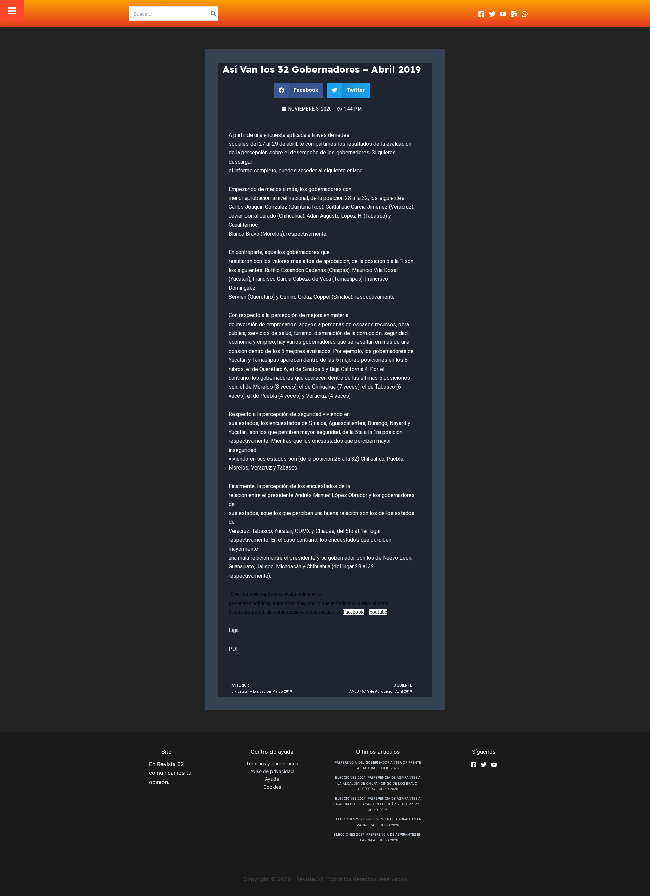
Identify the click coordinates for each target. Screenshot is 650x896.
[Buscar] (213, 13)
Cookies (272, 787)
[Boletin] (514, 14)
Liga (234, 630)
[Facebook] (481, 14)
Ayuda (272, 779)
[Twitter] (492, 14)
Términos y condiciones (272, 763)
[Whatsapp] (524, 14)
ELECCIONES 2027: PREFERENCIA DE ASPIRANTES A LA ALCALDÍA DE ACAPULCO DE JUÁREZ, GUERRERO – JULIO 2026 (377, 804)
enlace (355, 170)
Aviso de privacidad (272, 771)
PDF (234, 649)
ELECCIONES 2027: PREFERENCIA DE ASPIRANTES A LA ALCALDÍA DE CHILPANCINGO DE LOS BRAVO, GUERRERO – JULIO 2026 (378, 783)
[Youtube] (503, 14)
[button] (299, 90)
